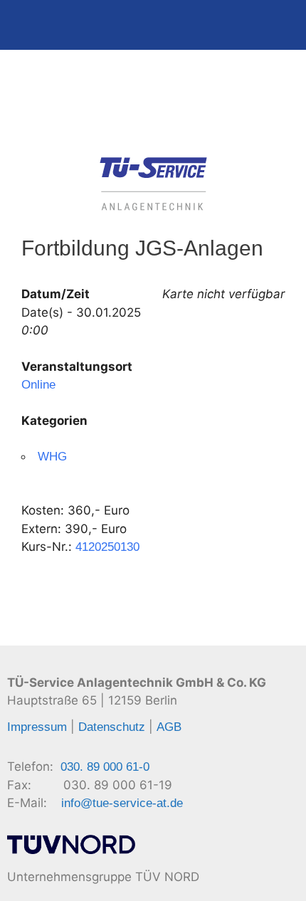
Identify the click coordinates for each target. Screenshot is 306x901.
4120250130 (107, 547)
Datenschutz (111, 727)
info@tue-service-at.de (122, 803)
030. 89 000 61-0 (104, 767)
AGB (169, 727)
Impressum (37, 727)
